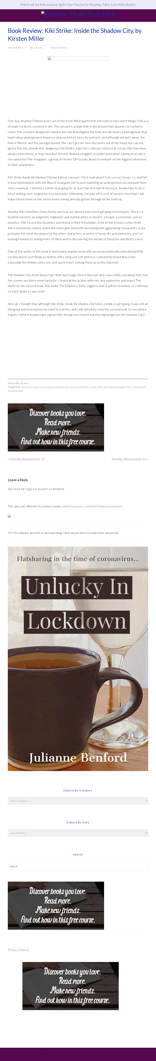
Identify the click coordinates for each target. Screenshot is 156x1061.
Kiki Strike (83, 387)
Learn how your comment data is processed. (92, 506)
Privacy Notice (18, 950)
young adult (17, 391)
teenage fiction (123, 387)
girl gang (47, 387)
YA (9, 391)
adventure (27, 387)
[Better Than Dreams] (78, 14)
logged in (31, 489)
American (37, 387)
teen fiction (109, 387)
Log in (119, 1054)
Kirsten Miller (96, 387)
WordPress (108, 1054)
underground (139, 387)
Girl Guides (59, 387)
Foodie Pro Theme (64, 1054)
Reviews (25, 383)
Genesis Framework (89, 1054)
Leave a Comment (58, 47)
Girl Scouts (71, 387)
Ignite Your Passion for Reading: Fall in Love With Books (96, 4)
